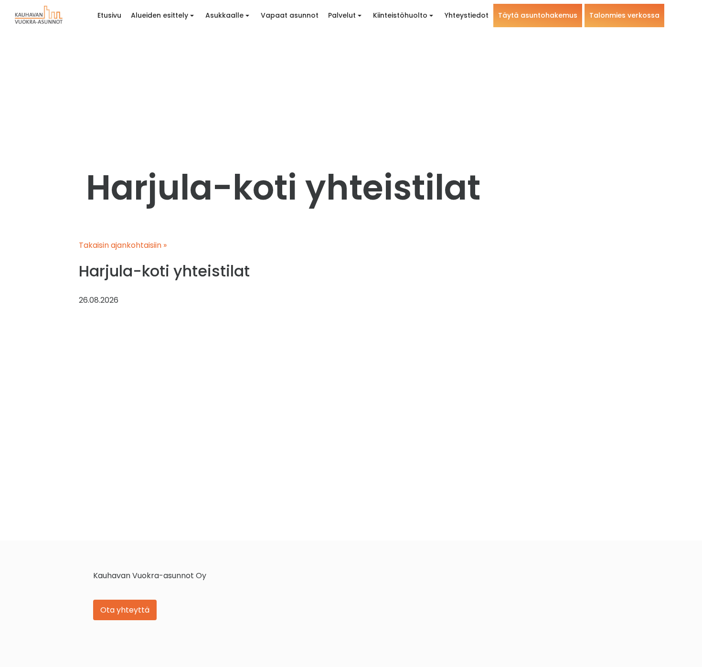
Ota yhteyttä (124, 609)
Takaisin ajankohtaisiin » (123, 245)
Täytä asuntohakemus (537, 15)
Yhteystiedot (467, 15)
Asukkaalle (224, 15)
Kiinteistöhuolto (400, 15)
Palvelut (342, 15)
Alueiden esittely (159, 15)
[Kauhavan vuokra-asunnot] (39, 15)
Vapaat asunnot (290, 15)
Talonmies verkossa (624, 15)
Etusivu (109, 15)
